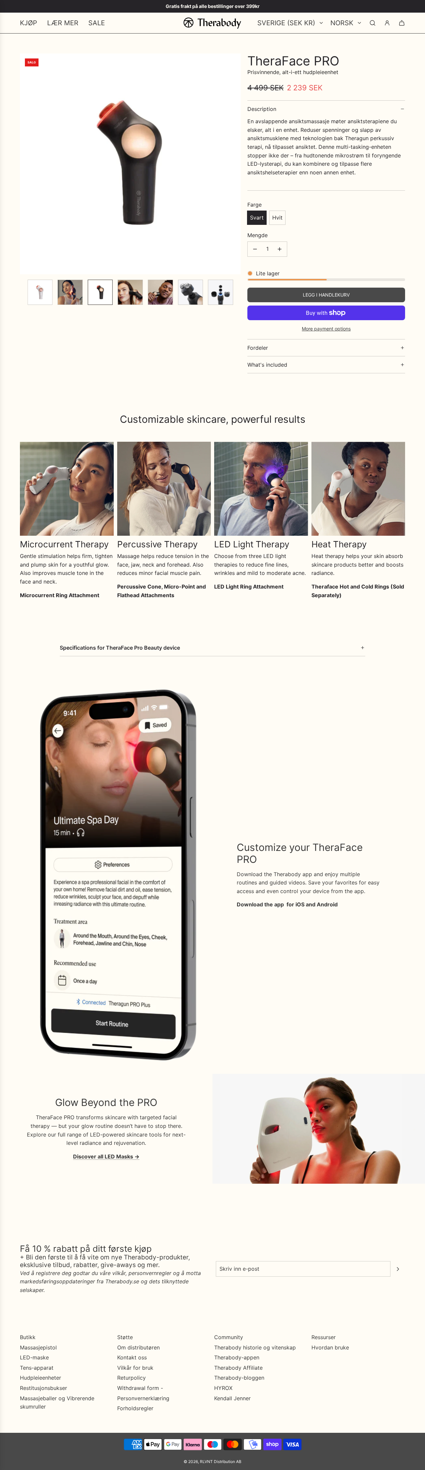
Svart (257, 217)
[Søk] (372, 23)
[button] (25, 164)
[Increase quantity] (279, 249)
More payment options (326, 328)
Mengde (257, 235)
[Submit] (397, 1269)
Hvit (277, 217)
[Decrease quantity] (255, 249)
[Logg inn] (387, 23)
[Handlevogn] (401, 23)
